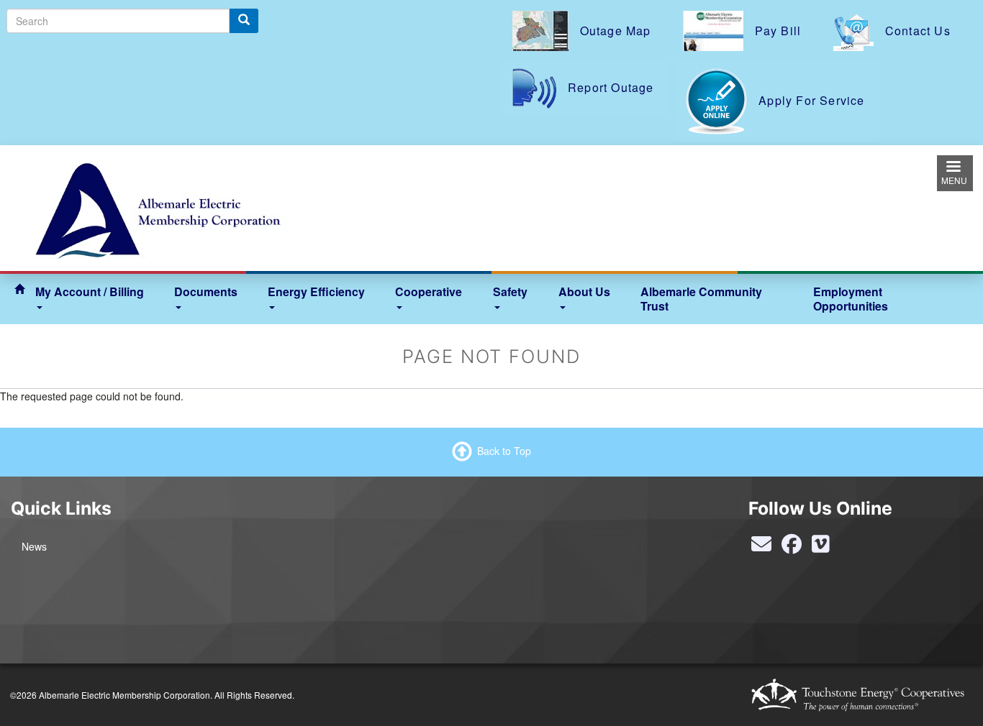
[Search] (244, 21)
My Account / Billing (89, 291)
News (34, 546)
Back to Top (504, 450)
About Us (584, 291)
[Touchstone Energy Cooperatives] (858, 695)
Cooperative (428, 291)
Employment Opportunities (850, 298)
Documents (205, 291)
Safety (510, 291)
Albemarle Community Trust (701, 298)
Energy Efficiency (316, 291)
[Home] (156, 206)
